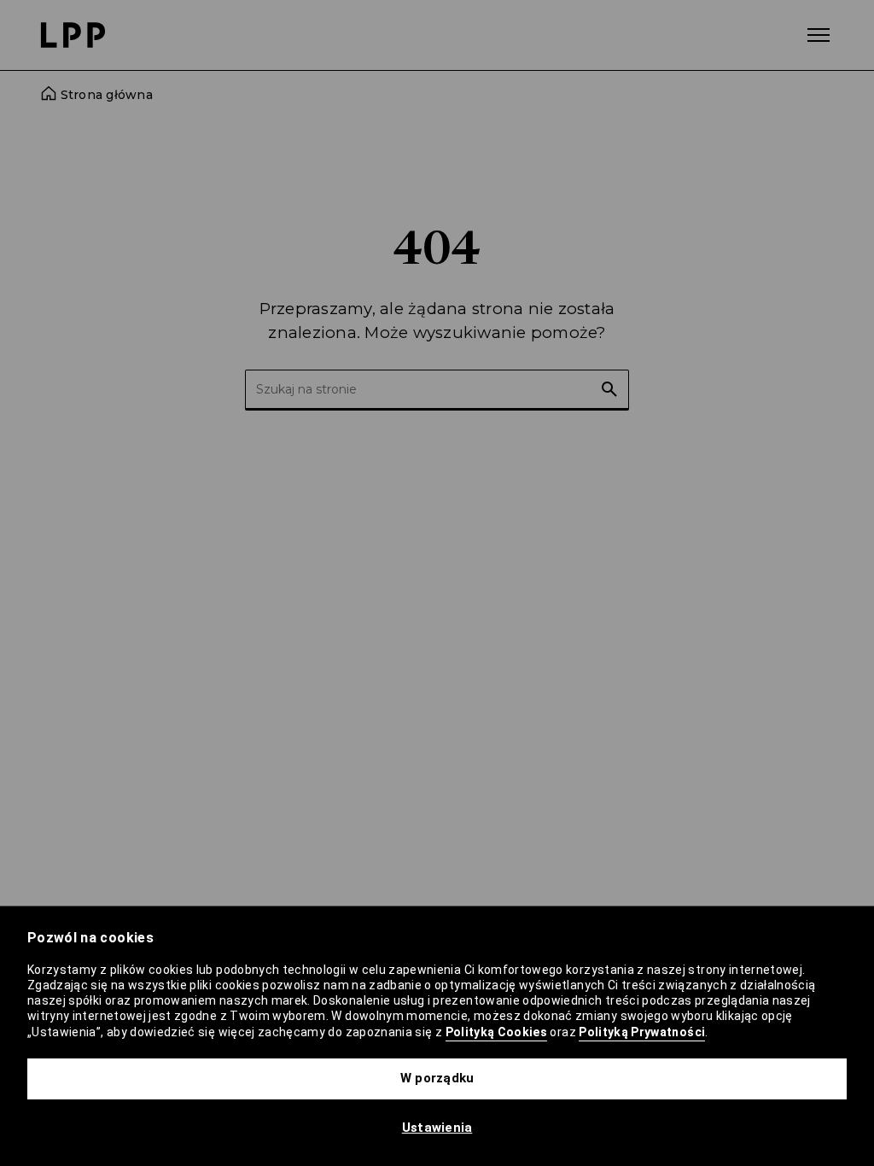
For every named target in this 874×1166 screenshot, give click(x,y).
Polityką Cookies (497, 1032)
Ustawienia (437, 1127)
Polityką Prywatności (642, 1032)
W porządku (437, 1078)
